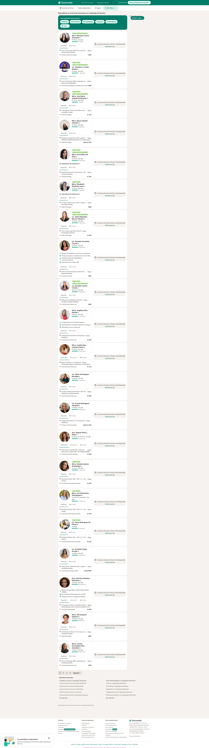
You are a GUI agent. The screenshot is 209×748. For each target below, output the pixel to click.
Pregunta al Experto (88, 727)
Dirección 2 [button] (73, 357)
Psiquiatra (99, 22)
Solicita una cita (110, 46)
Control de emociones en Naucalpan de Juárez (73, 695)
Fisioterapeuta (111, 22)
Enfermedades (86, 731)
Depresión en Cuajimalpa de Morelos (117, 689)
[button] (124, 18)
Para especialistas (111, 725)
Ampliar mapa (136, 18)
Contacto (61, 727)
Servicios (84, 729)
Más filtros (111, 8)
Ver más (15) (63, 698)
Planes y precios (110, 723)
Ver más (64, 26)
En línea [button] (73, 46)
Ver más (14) (110, 698)
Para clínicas (109, 727)
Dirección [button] (64, 46)
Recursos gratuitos (111, 731)
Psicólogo (64, 22)
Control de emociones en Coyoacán (70, 692)
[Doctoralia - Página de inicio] (68, 2)
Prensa (60, 733)
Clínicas (84, 725)
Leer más (20, 744)
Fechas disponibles (84, 8)
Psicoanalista (75, 22)
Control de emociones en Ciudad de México (72, 683)
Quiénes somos (63, 725)
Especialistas (86, 723)
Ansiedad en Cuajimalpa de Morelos (117, 686)
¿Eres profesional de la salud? (138, 3)
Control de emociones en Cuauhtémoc (71, 689)
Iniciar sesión (123, 3)
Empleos (66, 729)
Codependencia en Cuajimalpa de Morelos (119, 692)
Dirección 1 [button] (64, 357)
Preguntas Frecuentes (88, 733)
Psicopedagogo (88, 22)
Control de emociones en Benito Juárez (71, 686)
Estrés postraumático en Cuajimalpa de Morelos (121, 695)
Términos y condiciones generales (68, 731)
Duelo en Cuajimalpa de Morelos (116, 683)
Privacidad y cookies (64, 723)
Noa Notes (111, 729)
